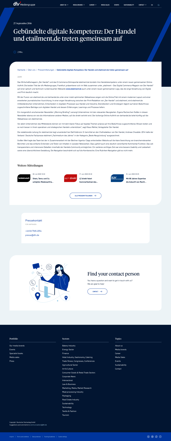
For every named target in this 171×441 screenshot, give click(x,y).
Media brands (120, 349)
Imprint (12, 436)
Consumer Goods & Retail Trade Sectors (78, 372)
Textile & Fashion (69, 411)
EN (152, 5)
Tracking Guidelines (49, 436)
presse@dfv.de (32, 234)
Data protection (36, 436)
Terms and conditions (23, 436)
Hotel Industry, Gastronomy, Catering (77, 357)
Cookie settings (62, 436)
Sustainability (68, 403)
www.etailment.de (73, 88)
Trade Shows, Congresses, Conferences (78, 360)
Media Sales (120, 357)
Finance (65, 353)
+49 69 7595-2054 (33, 230)
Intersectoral (67, 380)
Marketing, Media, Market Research (77, 387)
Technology (67, 407)
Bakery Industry (68, 345)
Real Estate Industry (70, 399)
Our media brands (17, 345)
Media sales (14, 357)
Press (12, 360)
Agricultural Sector (70, 364)
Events (12, 349)
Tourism (65, 414)
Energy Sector (68, 349)
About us (119, 345)
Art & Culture (67, 368)
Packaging (66, 395)
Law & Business (69, 384)
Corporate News (69, 376)
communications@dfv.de (38, 425)
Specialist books (16, 353)
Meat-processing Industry (72, 391)
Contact (118, 368)
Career (118, 353)
